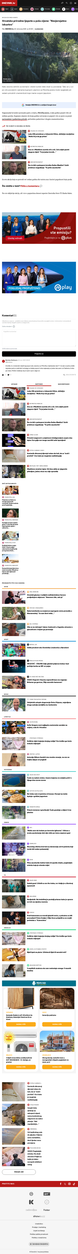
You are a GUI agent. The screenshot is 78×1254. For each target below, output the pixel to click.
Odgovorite (71, 375)
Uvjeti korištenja (39, 1231)
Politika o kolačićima (39, 1238)
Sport (15, 9)
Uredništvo (39, 1224)
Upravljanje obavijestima (40, 1244)
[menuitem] (70, 3)
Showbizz (25, 9)
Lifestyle (36, 9)
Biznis (67, 9)
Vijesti (6, 9)
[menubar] (70, 3)
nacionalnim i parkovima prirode (14, 119)
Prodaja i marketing (39, 1227)
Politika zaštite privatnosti (39, 1234)
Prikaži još (19, 1172)
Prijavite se (39, 354)
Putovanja (47, 9)
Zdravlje (58, 9)
